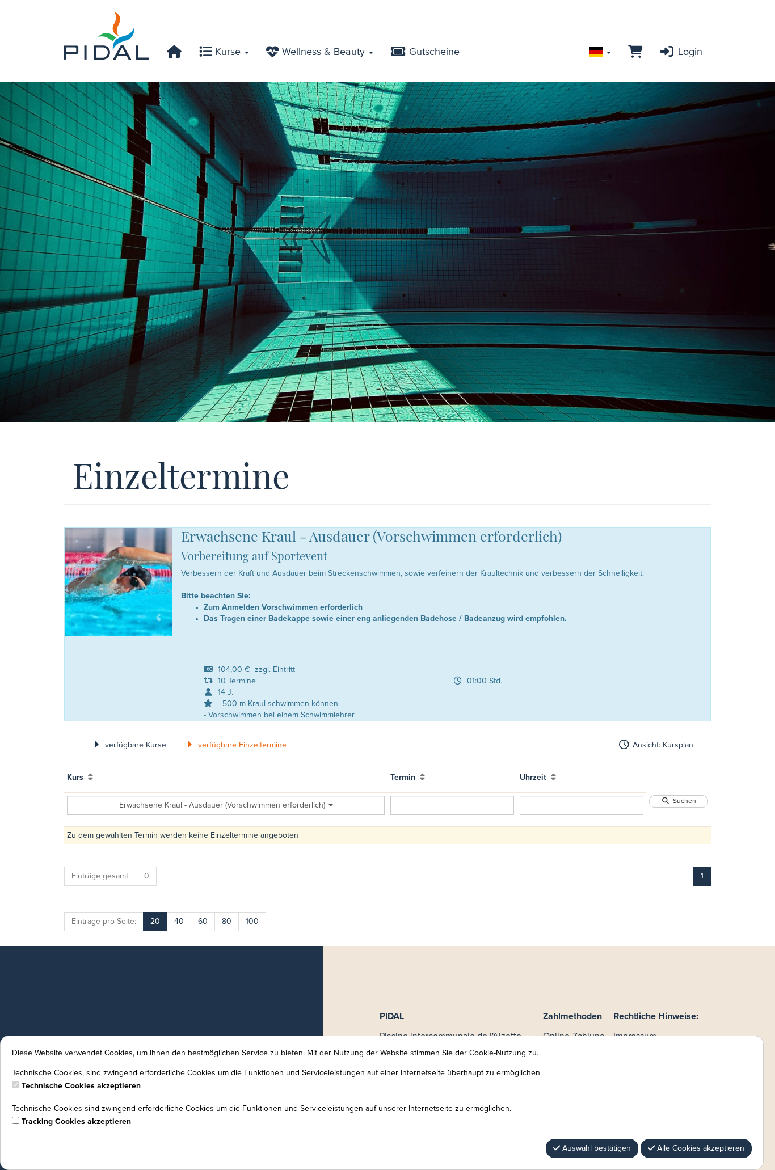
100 (252, 922)
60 (203, 922)
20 (155, 922)
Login (688, 52)
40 (179, 922)
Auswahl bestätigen (595, 1148)
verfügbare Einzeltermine (241, 745)
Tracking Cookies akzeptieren (76, 1122)
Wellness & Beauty (323, 52)
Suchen (682, 801)
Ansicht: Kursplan (661, 745)
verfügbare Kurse (134, 745)
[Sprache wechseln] (600, 52)
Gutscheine (433, 52)
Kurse (227, 52)
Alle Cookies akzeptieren (699, 1148)
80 (226, 922)
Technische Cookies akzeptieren (81, 1086)
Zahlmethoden (572, 1016)
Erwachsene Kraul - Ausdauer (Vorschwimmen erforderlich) (223, 805)
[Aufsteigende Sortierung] (90, 778)
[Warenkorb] (635, 52)
